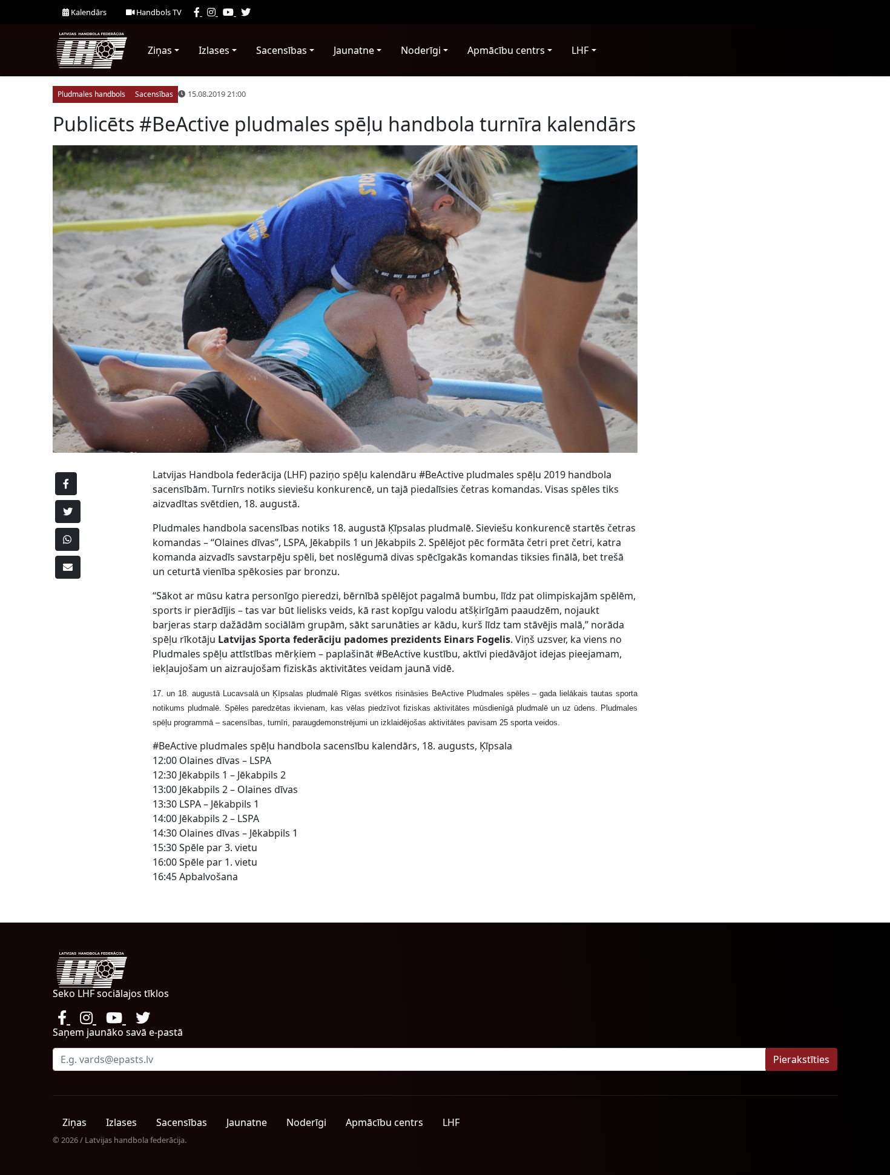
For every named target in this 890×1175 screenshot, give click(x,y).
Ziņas (160, 50)
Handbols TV (158, 12)
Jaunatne (354, 50)
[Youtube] (229, 12)
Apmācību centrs (506, 50)
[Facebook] (198, 12)
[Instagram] (212, 12)
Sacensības (281, 50)
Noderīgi (421, 50)
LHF (580, 50)
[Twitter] (246, 12)
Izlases (214, 50)
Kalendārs (88, 12)
